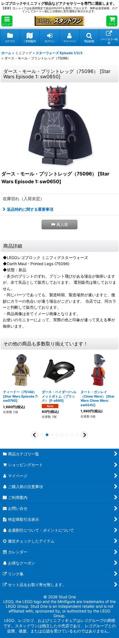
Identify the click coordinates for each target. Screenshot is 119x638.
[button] (6, 21)
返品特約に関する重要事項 (30, 209)
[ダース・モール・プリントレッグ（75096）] (59, 125)
